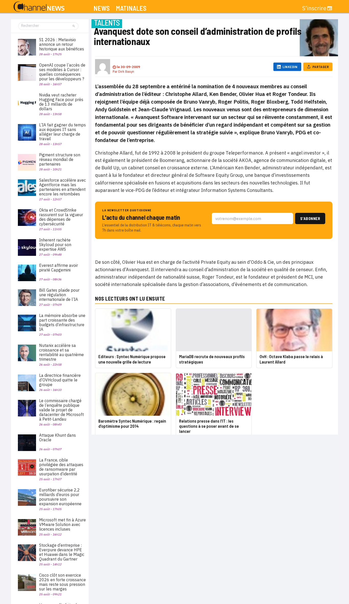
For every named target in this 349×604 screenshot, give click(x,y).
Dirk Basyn (126, 71)
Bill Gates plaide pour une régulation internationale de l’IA (59, 295)
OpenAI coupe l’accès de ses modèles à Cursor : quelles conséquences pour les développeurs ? (62, 71)
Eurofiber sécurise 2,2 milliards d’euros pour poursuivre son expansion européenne (60, 496)
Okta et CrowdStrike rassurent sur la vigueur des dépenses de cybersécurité (61, 216)
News (102, 8)
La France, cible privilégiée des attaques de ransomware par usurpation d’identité (61, 466)
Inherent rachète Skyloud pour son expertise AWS (55, 244)
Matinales (131, 8)
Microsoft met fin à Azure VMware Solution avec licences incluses (62, 524)
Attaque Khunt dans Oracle (57, 437)
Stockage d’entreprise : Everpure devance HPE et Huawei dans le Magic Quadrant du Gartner (61, 552)
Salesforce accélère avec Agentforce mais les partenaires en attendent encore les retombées (62, 187)
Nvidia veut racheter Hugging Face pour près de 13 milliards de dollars (61, 101)
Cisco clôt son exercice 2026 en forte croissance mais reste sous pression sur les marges (62, 582)
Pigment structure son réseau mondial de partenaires (59, 159)
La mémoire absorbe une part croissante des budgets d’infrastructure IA (62, 322)
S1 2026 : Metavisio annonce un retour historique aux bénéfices (61, 44)
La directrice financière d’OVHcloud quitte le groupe (60, 380)
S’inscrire (314, 8)
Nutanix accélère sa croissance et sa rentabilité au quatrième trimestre (61, 352)
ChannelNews (39, 7)
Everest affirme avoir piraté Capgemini (58, 267)
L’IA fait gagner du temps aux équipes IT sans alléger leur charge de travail (62, 131)
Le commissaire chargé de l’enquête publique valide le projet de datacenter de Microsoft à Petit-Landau (61, 410)
